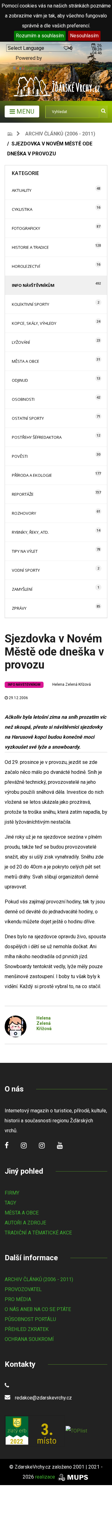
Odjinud (20, 380)
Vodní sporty (26, 570)
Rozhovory (24, 513)
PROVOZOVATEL (23, 1289)
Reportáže (23, 494)
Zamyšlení (22, 589)
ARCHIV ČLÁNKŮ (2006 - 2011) (39, 1279)
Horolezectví (26, 266)
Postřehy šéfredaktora (37, 437)
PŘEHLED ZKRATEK (27, 1329)
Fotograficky (26, 228)
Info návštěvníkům (33, 285)
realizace (45, 1477)
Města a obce (25, 361)
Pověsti (20, 456)
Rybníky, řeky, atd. (30, 532)
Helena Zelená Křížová (71, 684)
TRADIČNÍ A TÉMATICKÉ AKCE (38, 1233)
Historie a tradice (30, 247)
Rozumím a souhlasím (40, 36)
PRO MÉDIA (18, 1299)
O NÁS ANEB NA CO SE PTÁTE (38, 1309)
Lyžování (21, 342)
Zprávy (19, 608)
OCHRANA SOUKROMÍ (29, 1339)
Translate (34, 68)
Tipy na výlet (25, 551)
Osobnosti (23, 399)
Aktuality (21, 190)
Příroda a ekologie (32, 475)
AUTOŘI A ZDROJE (25, 1223)
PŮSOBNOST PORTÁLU (30, 1319)
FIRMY (12, 1193)
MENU (24, 111)
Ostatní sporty (28, 418)
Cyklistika (22, 209)
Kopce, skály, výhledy (34, 323)
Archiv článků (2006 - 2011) (60, 134)
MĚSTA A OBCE (22, 1213)
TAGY (10, 1203)
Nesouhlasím (84, 36)
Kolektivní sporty (30, 304)
